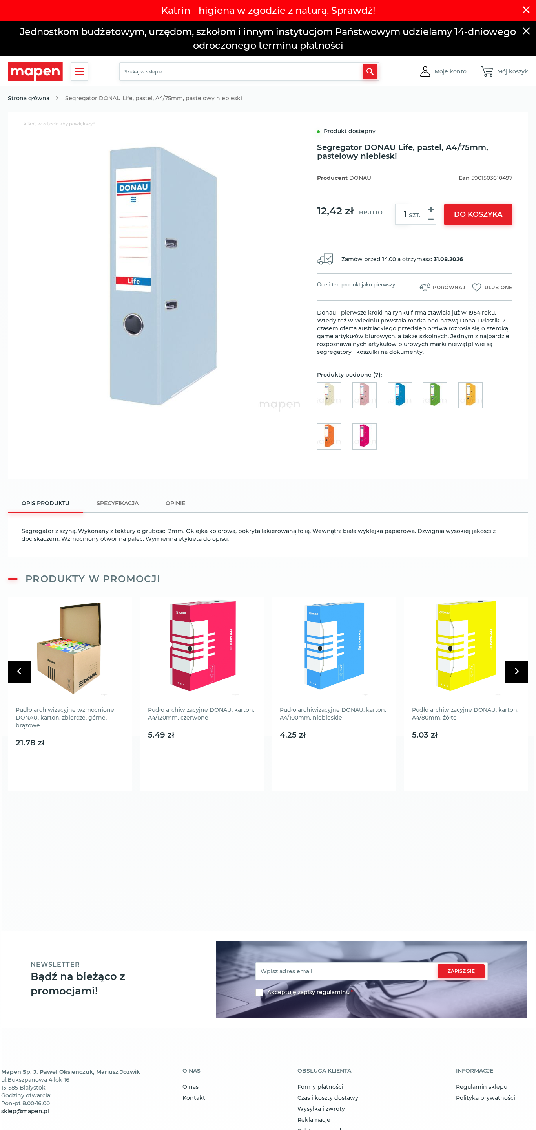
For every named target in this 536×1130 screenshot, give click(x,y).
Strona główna (28, 98)
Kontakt (193, 1097)
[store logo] (35, 71)
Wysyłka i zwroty (321, 1108)
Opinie (175, 503)
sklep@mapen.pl (25, 1111)
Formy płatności (320, 1086)
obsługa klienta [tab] (324, 1071)
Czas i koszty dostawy (327, 1097)
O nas (190, 1086)
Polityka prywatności (485, 1097)
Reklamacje (313, 1119)
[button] (450, 71)
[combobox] (249, 71)
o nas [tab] (191, 1071)
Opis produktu (45, 503)
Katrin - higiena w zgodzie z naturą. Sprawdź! (268, 10)
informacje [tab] (474, 1071)
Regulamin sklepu (481, 1086)
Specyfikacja (118, 503)
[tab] (45, 504)
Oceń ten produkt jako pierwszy (356, 284)
